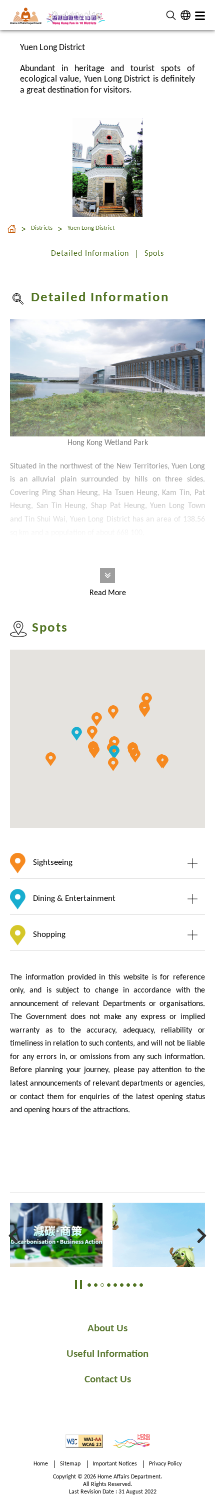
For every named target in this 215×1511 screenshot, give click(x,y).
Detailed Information (90, 254)
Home (41, 1464)
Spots (154, 254)
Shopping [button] (49, 934)
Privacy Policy (165, 1464)
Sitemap (70, 1464)
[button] (171, 15)
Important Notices (114, 1464)
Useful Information (107, 1354)
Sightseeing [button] (52, 863)
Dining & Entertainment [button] (74, 899)
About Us (108, 1328)
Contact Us (107, 1379)
